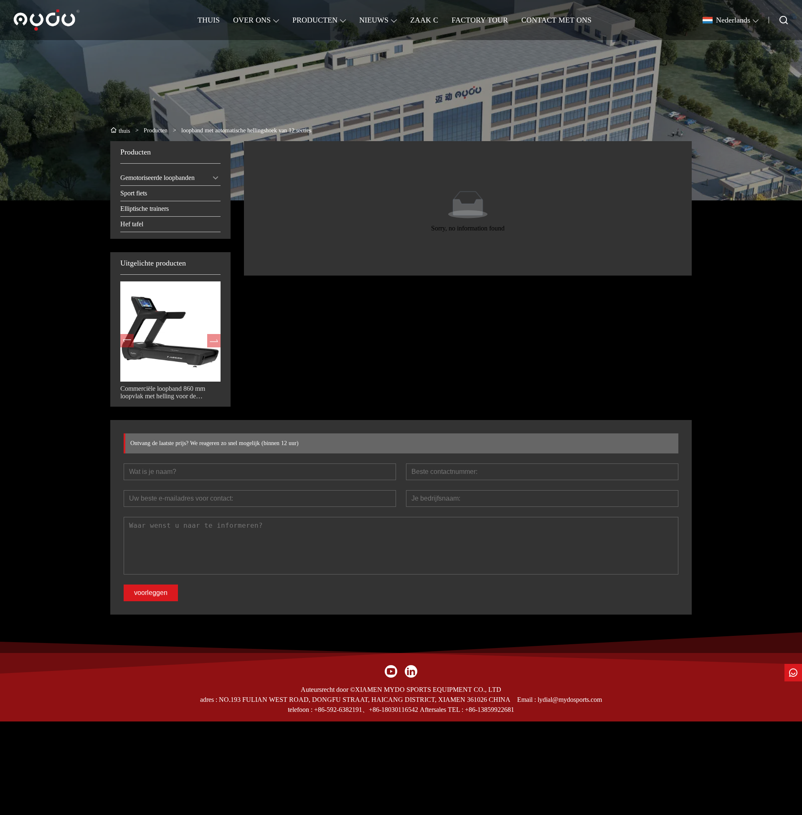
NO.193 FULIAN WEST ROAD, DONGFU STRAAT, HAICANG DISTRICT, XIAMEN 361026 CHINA (364, 699)
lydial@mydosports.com (570, 699)
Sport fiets (133, 193)
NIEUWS (373, 20)
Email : (527, 699)
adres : (209, 699)
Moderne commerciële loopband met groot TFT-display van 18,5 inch (168, 392)
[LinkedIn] (411, 671)
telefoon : (301, 709)
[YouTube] (391, 671)
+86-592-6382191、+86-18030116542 (366, 709)
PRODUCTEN (315, 20)
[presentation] (127, 340)
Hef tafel (131, 224)
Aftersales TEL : (441, 709)
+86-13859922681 (489, 709)
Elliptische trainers (144, 208)
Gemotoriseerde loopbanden (157, 177)
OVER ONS (252, 20)
